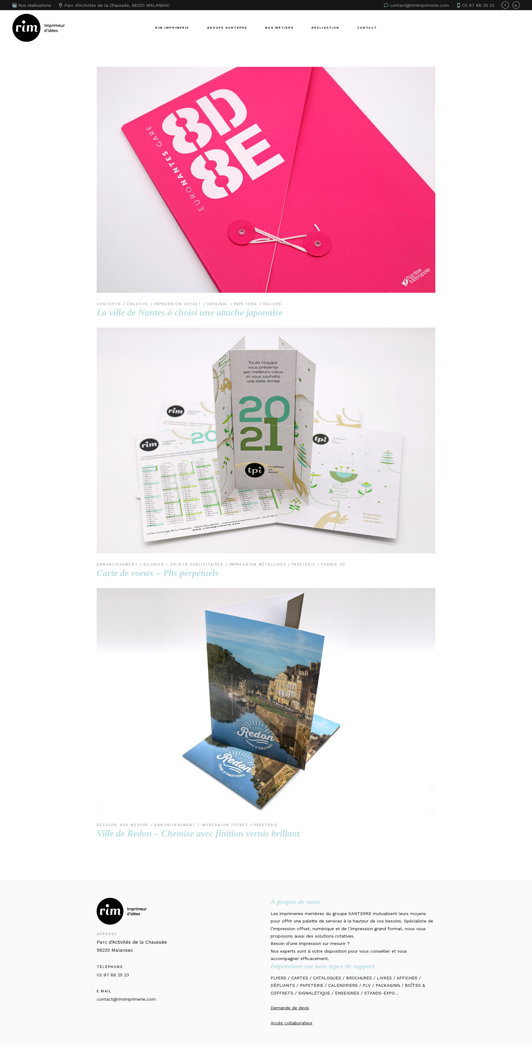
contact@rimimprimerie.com (126, 999)
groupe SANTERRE (351, 913)
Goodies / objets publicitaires (184, 565)
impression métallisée (258, 565)
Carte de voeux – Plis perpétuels (158, 573)
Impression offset (179, 304)
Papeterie (247, 304)
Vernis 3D (333, 565)
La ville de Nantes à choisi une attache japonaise (190, 312)
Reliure (272, 304)
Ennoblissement (118, 565)
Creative (139, 304)
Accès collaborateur (291, 1022)
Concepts (110, 304)
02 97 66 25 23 (113, 974)
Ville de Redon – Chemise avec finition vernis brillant (198, 833)
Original (218, 304)
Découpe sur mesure (124, 825)
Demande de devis (290, 1007)
